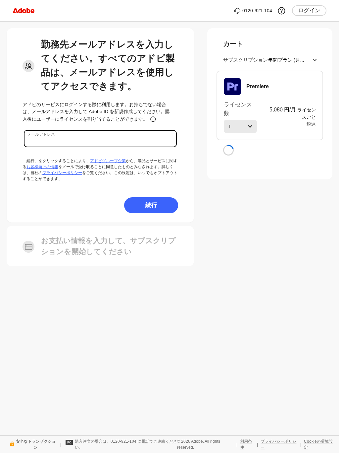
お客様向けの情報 (42, 166)
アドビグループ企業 (108, 161)
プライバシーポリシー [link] (278, 444)
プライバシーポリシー (62, 172)
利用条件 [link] (246, 444)
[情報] (153, 119)
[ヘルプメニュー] (281, 10)
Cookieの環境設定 (318, 444)
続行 (151, 204)
